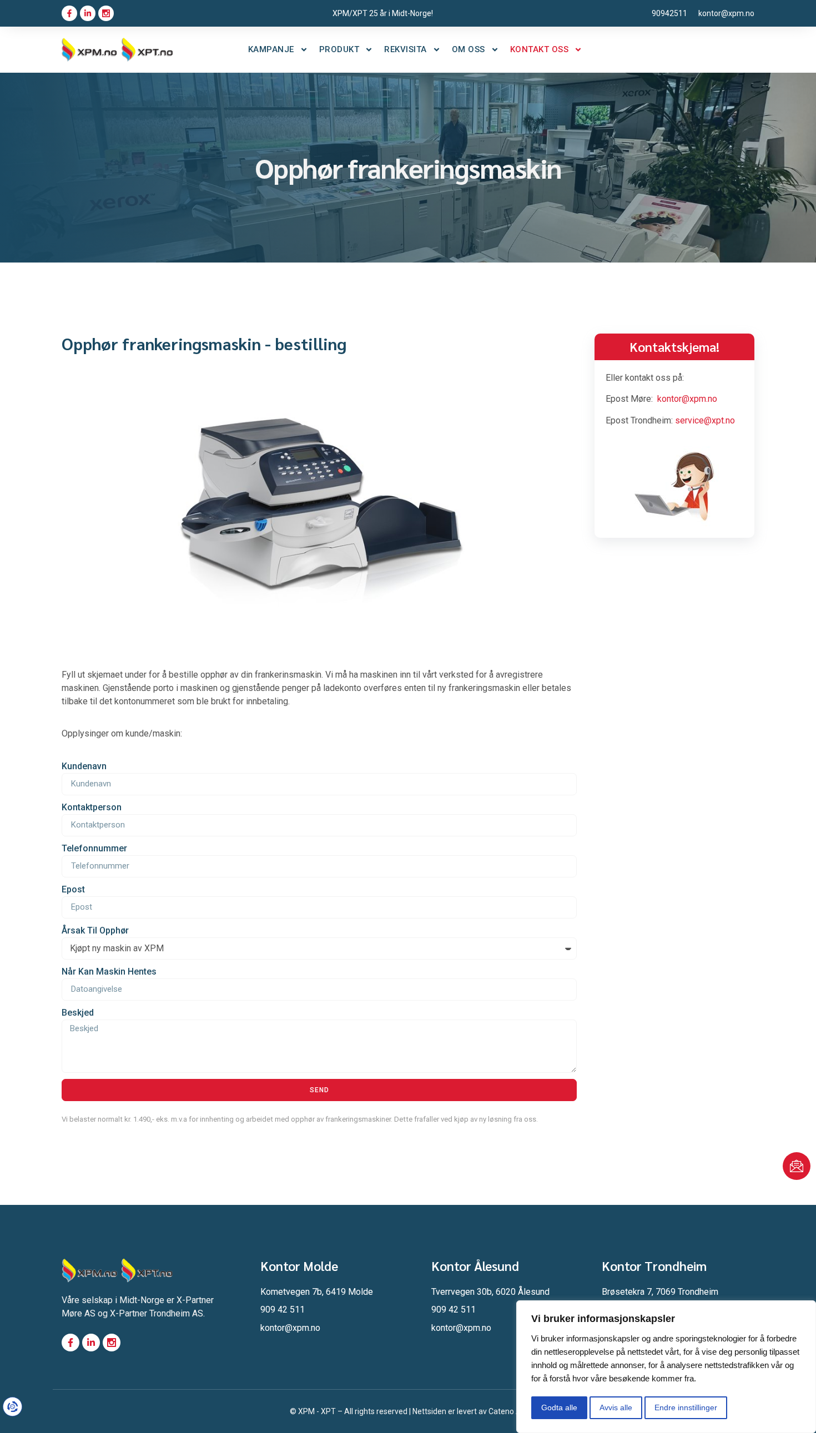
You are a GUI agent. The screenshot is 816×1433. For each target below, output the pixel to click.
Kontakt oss (539, 49)
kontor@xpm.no (687, 398)
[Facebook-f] (69, 13)
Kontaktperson (92, 807)
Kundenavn (84, 766)
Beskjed (78, 1012)
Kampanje (271, 49)
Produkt (339, 49)
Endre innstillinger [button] (685, 1407)
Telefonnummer (94, 848)
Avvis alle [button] (616, 1407)
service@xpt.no (705, 420)
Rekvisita (405, 49)
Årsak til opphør (95, 930)
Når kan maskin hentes (109, 971)
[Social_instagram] (106, 13)
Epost (73, 889)
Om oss (468, 49)
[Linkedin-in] (87, 13)
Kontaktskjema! (674, 346)
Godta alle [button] (559, 1407)
